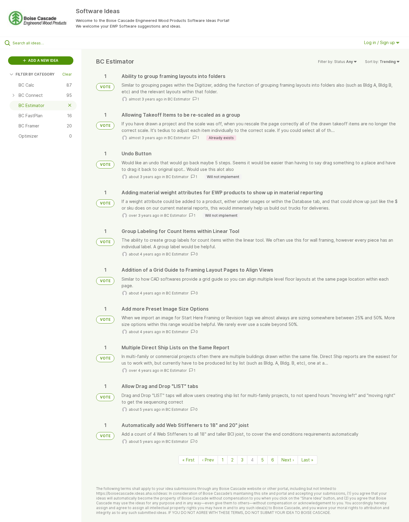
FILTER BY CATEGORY (35, 74)
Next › (287, 459)
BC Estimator (179, 99)
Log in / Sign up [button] (380, 42)
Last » (307, 459)
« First (188, 459)
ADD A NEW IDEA (42, 60)
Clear (67, 74)
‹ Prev (208, 459)
